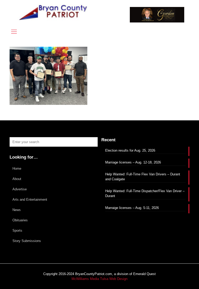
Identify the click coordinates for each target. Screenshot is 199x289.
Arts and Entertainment (29, 199)
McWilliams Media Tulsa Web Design (99, 279)
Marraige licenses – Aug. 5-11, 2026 (132, 208)
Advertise (19, 189)
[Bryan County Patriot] (53, 12)
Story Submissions (26, 241)
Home (16, 168)
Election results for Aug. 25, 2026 (130, 150)
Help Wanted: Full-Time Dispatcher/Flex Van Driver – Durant (144, 193)
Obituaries (20, 220)
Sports (17, 230)
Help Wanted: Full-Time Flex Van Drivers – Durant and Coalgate (142, 176)
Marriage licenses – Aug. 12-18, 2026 (133, 162)
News (16, 210)
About (16, 179)
